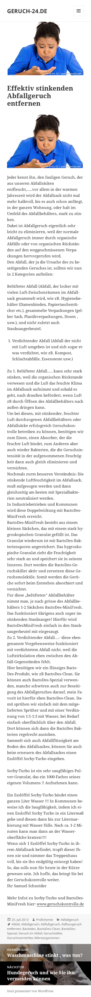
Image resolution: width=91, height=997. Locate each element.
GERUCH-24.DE (27, 11)
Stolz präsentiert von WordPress (30, 991)
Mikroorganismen (46, 938)
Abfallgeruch (70, 920)
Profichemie (44, 920)
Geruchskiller (53, 933)
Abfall (16, 924)
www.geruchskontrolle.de (60, 903)
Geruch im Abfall (30, 933)
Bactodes (29, 929)
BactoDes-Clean (48, 929)
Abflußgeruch (50, 924)
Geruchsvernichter (20, 938)
